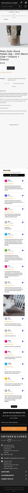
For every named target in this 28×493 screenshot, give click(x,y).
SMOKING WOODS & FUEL (19, 78)
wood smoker (18, 110)
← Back (5, 19)
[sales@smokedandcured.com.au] (2, 458)
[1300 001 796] (2, 454)
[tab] (18, 84)
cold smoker (24, 110)
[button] (14, 35)
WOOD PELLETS (11, 80)
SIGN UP (14, 428)
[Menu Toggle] (26, 7)
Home (14, 14)
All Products (10, 78)
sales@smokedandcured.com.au (14, 458)
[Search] (19, 6)
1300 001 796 (8, 454)
